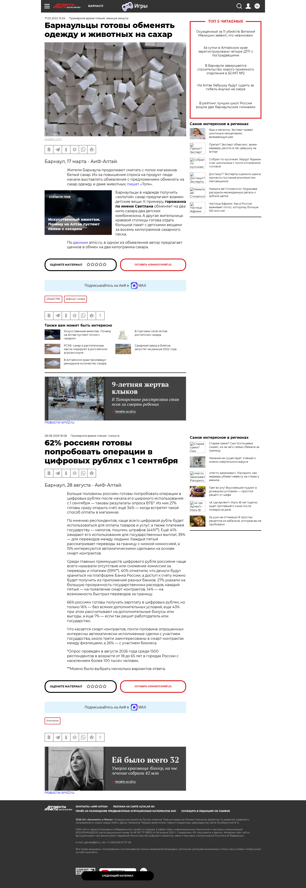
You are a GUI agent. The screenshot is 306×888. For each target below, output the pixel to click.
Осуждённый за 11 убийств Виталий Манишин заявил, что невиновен (225, 33)
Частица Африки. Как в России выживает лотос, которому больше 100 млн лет (233, 207)
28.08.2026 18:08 (56, 435)
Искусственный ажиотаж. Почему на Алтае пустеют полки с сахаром (87, 335)
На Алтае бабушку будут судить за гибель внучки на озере (225, 87)
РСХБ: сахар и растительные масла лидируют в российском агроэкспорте (85, 349)
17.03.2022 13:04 (55, 18)
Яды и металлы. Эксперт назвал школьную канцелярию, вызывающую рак (231, 133)
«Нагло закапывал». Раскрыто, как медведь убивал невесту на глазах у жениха (234, 476)
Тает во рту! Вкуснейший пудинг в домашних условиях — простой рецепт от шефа (233, 491)
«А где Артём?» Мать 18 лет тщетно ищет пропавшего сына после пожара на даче (233, 506)
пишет (133, 184)
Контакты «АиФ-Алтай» (92, 806)
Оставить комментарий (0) (153, 264)
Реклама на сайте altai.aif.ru (134, 806)
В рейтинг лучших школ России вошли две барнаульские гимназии (225, 105)
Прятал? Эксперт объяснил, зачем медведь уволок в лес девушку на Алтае (233, 148)
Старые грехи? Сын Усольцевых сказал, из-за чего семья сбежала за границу (234, 447)
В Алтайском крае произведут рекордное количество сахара (85, 361)
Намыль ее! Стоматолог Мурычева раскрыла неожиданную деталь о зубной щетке (233, 192)
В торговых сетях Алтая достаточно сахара (151, 333)
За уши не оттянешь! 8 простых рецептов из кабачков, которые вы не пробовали (235, 521)
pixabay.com (53, 139)
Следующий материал (117, 875)
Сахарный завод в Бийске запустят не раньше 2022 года (156, 347)
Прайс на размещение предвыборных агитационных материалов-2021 (126, 811)
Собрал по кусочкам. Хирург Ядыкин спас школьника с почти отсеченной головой (235, 163)
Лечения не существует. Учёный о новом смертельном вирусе (232, 459)
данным (80, 242)
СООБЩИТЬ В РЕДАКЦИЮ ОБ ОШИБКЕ (205, 811)
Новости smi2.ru (59, 422)
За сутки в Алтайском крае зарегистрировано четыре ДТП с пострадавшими (225, 51)
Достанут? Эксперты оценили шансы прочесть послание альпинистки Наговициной (235, 177)
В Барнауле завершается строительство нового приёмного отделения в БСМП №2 (225, 69)
